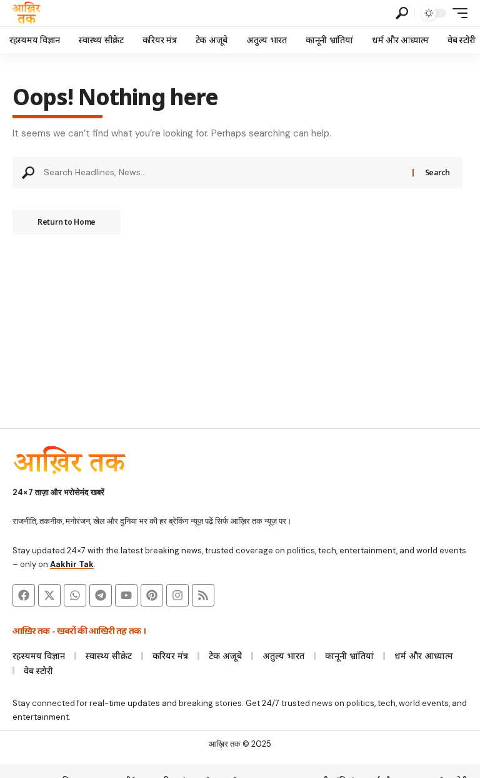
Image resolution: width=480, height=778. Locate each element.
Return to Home (67, 222)
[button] (401, 13)
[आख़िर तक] (26, 13)
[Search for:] (223, 172)
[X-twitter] (49, 595)
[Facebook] (23, 595)
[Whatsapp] (75, 595)
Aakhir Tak (72, 564)
